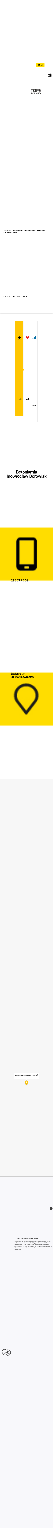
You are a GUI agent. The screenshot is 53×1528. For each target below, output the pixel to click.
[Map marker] (26, 1083)
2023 (24, 296)
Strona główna (18, 230)
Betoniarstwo (30, 230)
